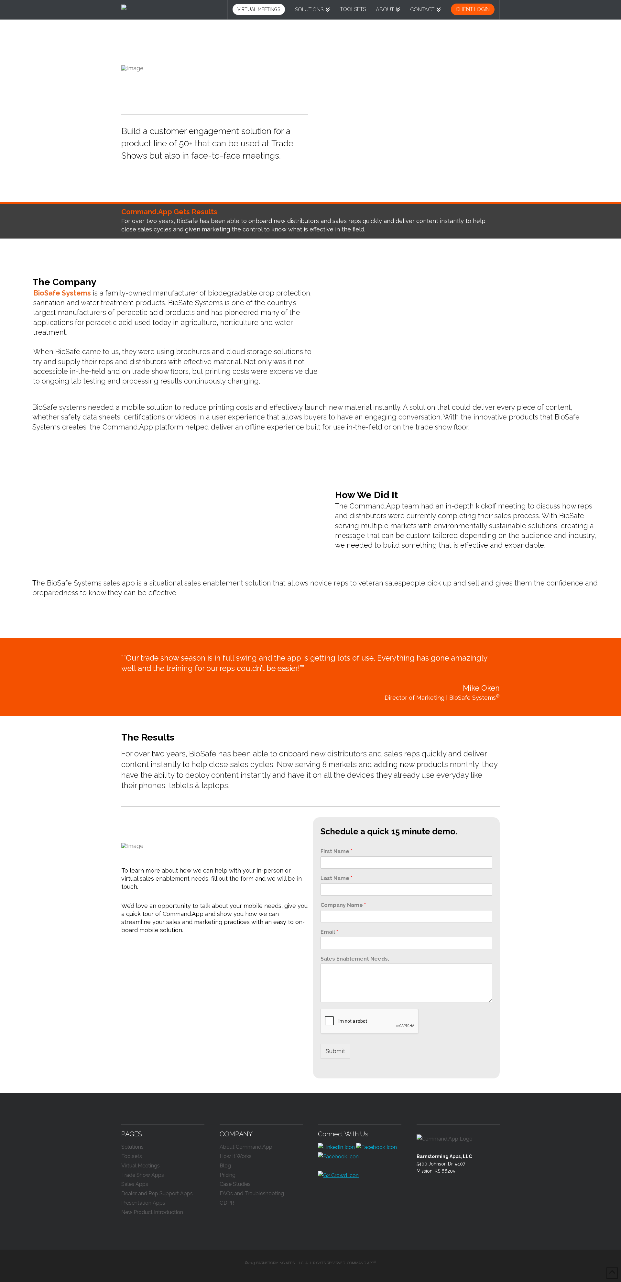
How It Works (236, 1156)
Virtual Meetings (140, 1166)
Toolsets (131, 1156)
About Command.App (246, 1147)
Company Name (343, 905)
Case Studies (235, 1184)
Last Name (336, 878)
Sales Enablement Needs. (355, 959)
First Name (336, 851)
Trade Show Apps (142, 1175)
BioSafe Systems (62, 293)
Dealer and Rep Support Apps (157, 1193)
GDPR (227, 1203)
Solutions (132, 1147)
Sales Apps (134, 1184)
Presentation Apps (143, 1203)
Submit (335, 1051)
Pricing (227, 1175)
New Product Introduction (152, 1212)
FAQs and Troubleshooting (252, 1193)
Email (329, 932)
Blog (225, 1166)
